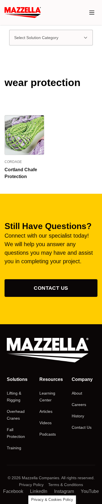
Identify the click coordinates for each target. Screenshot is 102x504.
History (78, 416)
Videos (45, 423)
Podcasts (47, 434)
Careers (79, 404)
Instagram (64, 491)
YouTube (90, 491)
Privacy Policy (31, 484)
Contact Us (51, 288)
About (77, 393)
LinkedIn (38, 491)
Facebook (13, 491)
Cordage (13, 162)
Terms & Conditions (65, 484)
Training (14, 448)
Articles (45, 411)
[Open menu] (91, 12)
